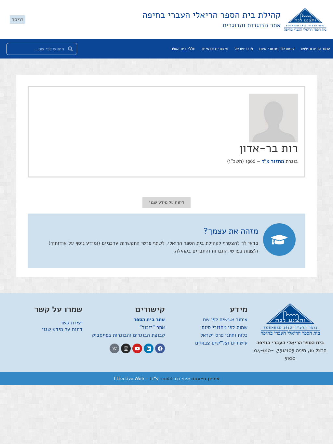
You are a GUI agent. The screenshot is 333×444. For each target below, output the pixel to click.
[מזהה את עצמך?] (279, 239)
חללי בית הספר (183, 49)
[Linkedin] (148, 348)
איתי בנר (182, 378)
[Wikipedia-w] (114, 348)
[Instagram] (126, 348)
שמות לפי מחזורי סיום (276, 49)
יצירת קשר (71, 322)
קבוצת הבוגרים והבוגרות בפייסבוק (128, 335)
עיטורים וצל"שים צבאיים (221, 342)
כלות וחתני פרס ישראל (223, 335)
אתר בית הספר (149, 319)
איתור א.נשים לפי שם (225, 319)
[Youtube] (137, 348)
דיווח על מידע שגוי (62, 329)
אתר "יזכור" (152, 327)
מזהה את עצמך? (231, 231)
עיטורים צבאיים (215, 49)
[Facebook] (160, 348)
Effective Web (129, 378)
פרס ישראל (243, 49)
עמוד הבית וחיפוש (315, 49)
